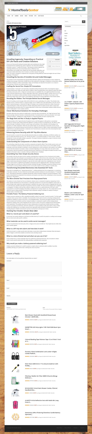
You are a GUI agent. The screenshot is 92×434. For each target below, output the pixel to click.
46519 (31, 368)
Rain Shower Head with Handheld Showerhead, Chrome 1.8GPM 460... (72, 172)
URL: (50, 61)
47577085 (32, 417)
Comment (9, 260)
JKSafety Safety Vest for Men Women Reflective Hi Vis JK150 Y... (74, 81)
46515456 (71, 86)
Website (8, 295)
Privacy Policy (59, 427)
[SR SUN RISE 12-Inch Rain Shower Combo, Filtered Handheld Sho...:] (15, 392)
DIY (12, 15)
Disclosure (75, 427)
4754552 (71, 154)
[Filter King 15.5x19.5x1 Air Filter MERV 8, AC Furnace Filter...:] (74, 141)
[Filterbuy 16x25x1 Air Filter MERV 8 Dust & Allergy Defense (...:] (15, 380)
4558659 (32, 405)
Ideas (26, 15)
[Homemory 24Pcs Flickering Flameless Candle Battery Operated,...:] (15, 417)
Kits (35, 15)
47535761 (71, 108)
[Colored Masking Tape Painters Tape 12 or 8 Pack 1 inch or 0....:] (15, 343)
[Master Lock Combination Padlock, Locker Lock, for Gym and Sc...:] (74, 186)
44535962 (32, 332)
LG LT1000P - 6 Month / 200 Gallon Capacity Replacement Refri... (74, 103)
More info (53, 344)
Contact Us (82, 427)
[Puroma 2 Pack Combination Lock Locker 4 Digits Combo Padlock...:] (15, 356)
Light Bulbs (41, 15)
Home (8, 15)
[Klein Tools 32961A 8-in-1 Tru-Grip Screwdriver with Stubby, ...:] (15, 368)
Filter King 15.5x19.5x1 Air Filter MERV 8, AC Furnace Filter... (72, 150)
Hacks (21, 15)
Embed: (50, 66)
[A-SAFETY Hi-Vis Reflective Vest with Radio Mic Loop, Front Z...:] (15, 404)
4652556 (32, 344)
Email (8, 288)
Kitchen (31, 15)
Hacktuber (57, 59)
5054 (70, 130)
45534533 (32, 356)
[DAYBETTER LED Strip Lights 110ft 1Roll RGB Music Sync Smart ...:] (15, 331)
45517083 (71, 199)
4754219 (32, 380)
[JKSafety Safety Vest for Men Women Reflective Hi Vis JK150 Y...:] (74, 73)
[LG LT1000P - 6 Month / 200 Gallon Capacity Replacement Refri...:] (74, 95)
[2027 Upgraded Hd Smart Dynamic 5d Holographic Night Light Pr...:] (74, 117)
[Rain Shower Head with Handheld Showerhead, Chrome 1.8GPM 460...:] (15, 319)
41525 (31, 393)
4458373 (32, 319)
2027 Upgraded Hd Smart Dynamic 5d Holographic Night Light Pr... (74, 126)
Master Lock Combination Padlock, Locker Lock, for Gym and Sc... (74, 194)
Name (8, 280)
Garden (16, 15)
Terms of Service (68, 427)
